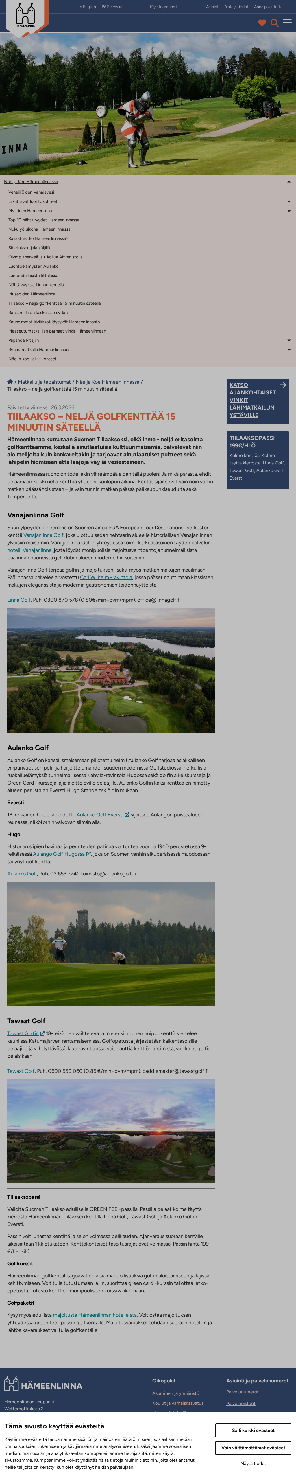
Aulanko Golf (22, 874)
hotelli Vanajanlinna (29, 550)
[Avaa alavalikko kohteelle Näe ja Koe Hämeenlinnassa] (289, 181)
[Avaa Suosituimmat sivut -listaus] (263, 23)
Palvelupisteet (241, 1403)
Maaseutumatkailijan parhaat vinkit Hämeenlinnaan (57, 331)
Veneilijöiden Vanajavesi (31, 192)
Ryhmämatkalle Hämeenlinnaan (38, 349)
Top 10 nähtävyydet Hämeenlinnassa (43, 220)
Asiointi (212, 6)
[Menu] (287, 22)
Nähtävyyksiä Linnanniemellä (36, 284)
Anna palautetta (268, 6)
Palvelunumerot (242, 1392)
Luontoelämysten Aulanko (33, 266)
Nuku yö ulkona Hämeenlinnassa (39, 229)
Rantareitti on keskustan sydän (38, 312)
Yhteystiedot (236, 6)
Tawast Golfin (23, 1033)
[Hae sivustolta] (275, 23)
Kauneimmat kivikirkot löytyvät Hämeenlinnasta (54, 321)
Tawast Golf (21, 1071)
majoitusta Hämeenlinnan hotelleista (95, 1315)
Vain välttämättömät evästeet (253, 1447)
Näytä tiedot (253, 1463)
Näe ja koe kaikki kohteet (32, 358)
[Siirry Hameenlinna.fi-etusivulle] (10, 382)
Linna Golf (19, 600)
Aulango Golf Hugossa (59, 854)
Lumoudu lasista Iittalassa (33, 275)
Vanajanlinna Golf (43, 535)
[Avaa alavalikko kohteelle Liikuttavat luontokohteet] (289, 201)
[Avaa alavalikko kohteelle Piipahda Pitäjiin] (289, 340)
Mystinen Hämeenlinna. (30, 210)
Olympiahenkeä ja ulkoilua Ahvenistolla (45, 257)
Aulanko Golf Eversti (100, 814)
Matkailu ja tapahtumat (44, 382)
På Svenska (112, 6)
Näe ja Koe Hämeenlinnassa (31, 181)
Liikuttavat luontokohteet (33, 201)
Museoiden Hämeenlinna (32, 294)
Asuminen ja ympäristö (175, 1393)
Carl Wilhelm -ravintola (106, 577)
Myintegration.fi (164, 6)
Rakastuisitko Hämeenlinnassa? (38, 238)
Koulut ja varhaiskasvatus (178, 1403)
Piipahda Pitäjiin (23, 340)
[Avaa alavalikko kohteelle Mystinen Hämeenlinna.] (289, 210)
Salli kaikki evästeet (253, 1430)
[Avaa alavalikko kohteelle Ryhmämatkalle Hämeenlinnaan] (289, 349)
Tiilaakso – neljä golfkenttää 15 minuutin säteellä (54, 303)
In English (87, 6)
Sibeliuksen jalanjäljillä (29, 247)
